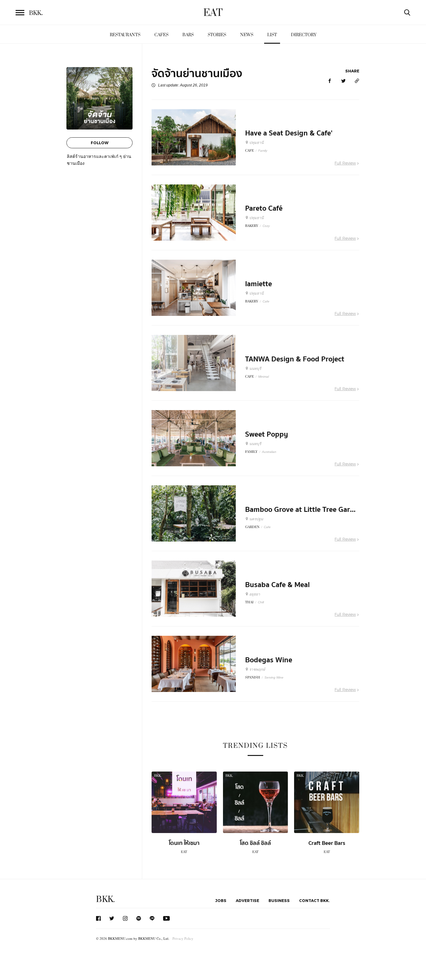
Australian (269, 451)
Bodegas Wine (268, 660)
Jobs (220, 900)
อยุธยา (254, 594)
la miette (258, 284)
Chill (261, 602)
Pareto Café (264, 208)
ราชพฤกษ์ (257, 669)
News (246, 34)
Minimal (263, 376)
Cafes (161, 34)
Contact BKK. (314, 900)
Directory (304, 34)
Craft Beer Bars (326, 843)
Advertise (247, 900)
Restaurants (125, 34)
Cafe (266, 301)
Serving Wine (273, 677)
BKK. (105, 899)
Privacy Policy (182, 938)
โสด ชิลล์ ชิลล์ (255, 843)
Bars (188, 34)
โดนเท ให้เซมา (184, 843)
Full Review (345, 163)
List (272, 34)
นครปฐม (256, 519)
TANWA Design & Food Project (294, 359)
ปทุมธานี (256, 143)
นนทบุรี (255, 368)
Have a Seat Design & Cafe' (288, 133)
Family (262, 150)
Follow (100, 142)
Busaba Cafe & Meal (277, 585)
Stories (217, 34)
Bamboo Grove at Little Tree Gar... (300, 510)
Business (279, 900)
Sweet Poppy (266, 434)
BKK (36, 13)
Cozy (266, 226)
